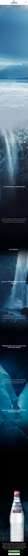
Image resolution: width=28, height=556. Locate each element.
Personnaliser (14, 554)
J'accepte (14, 551)
